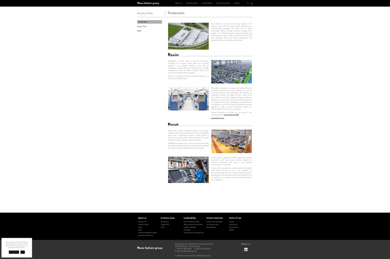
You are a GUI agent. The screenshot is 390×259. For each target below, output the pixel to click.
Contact (231, 222)
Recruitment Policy (212, 224)
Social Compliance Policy (191, 222)
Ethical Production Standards (193, 224)
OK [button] (23, 252)
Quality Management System (147, 233)
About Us (142, 218)
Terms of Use (235, 218)
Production (164, 222)
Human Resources (214, 218)
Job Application (211, 227)
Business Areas (168, 218)
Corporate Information (145, 235)
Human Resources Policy (214, 222)
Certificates (187, 230)
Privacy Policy (233, 227)
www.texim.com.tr (217, 118)
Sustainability (190, 218)
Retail (162, 227)
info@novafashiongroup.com (187, 251)
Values (140, 227)
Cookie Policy (233, 224)
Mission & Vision (143, 224)
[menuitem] (178, 3)
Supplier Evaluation (190, 227)
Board (140, 230)
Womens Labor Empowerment (194, 233)
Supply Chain (165, 224)
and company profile (231, 115)
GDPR (231, 230)
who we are (142, 222)
